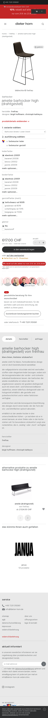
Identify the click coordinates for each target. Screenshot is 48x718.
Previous (20, 518)
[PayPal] (14, 705)
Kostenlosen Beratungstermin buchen (22, 314)
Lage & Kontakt (31, 623)
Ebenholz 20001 (12, 155)
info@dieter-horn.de (14, 609)
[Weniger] (35, 242)
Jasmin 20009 (11, 165)
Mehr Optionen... (10, 168)
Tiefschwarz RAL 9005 (14, 202)
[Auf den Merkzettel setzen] (43, 509)
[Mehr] (43, 242)
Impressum (6, 626)
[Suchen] (43, 24)
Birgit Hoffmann (17, 114)
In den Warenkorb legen (24, 250)
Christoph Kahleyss (33, 114)
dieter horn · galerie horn (24, 23)
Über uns (28, 616)
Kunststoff (9, 229)
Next (28, 518)
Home (4, 34)
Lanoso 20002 (11, 162)
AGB (3, 620)
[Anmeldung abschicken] (43, 664)
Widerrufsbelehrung (10, 630)
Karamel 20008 (11, 159)
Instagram (9, 687)
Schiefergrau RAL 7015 (14, 209)
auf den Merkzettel (15, 256)
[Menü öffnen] (5, 24)
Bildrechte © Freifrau (24, 91)
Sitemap (5, 616)
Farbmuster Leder (16, 141)
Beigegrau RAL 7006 (13, 212)
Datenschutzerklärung (11, 623)
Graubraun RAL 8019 (13, 206)
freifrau (12, 34)
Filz (6, 226)
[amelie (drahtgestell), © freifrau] (24, 499)
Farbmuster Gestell (17, 145)
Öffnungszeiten (31, 620)
